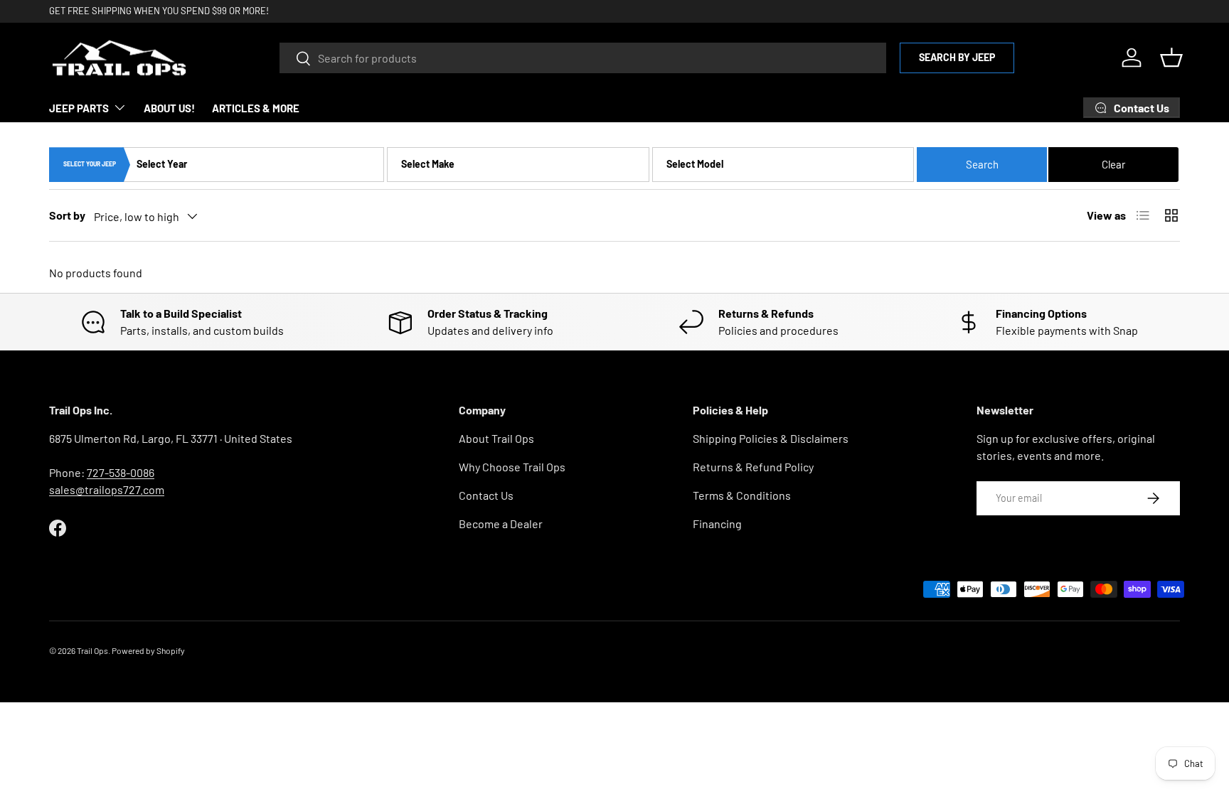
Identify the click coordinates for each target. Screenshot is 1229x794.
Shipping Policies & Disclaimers (770, 438)
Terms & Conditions (742, 495)
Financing (717, 523)
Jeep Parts (79, 108)
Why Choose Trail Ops (512, 466)
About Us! (169, 108)
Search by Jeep (957, 57)
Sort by (67, 215)
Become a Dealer (501, 523)
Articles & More (255, 108)
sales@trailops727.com (106, 489)
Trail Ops (92, 650)
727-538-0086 (120, 472)
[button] (1171, 57)
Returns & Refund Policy (753, 466)
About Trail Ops (496, 438)
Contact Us (486, 495)
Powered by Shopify (148, 650)
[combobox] (583, 58)
